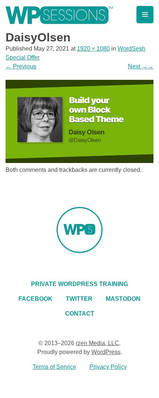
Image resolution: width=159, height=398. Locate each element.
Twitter (79, 299)
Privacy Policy (108, 367)
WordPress (106, 352)
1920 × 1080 (93, 48)
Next (140, 66)
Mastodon (123, 299)
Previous (21, 66)
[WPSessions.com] (59, 15)
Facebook (35, 299)
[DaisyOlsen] (79, 161)
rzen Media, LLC (97, 343)
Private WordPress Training (79, 284)
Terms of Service (54, 367)
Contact (79, 313)
